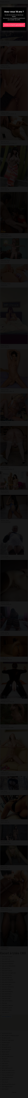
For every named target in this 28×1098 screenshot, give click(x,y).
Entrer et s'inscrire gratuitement (14, 25)
